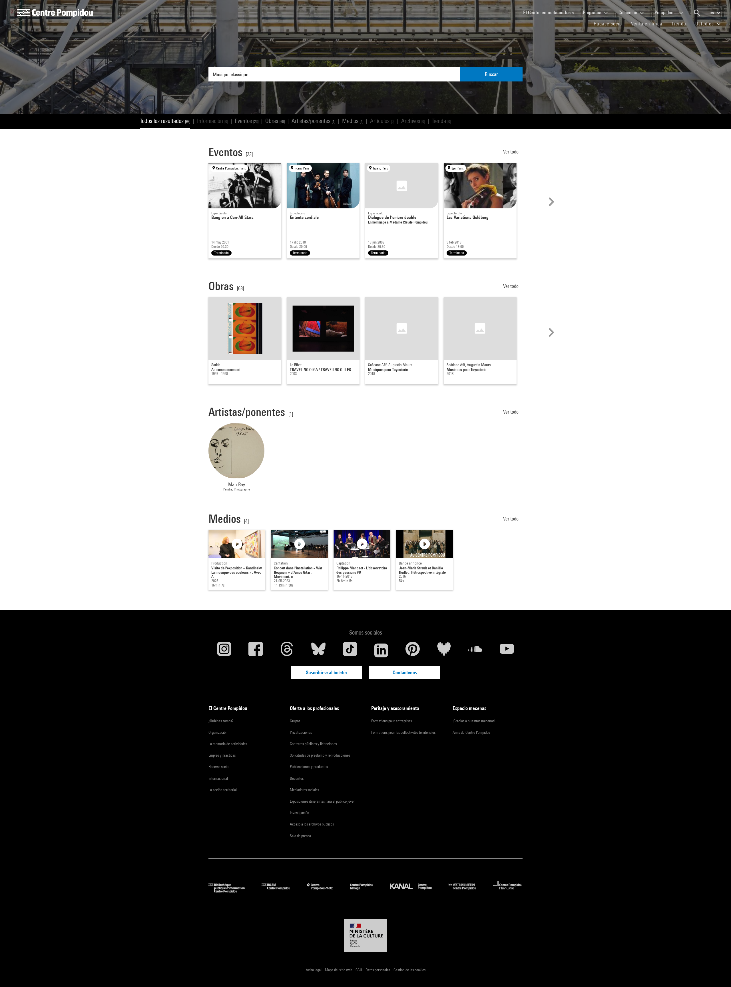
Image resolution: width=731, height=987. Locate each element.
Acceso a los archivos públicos (312, 824)
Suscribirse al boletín (326, 672)
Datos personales (378, 970)
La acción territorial (222, 789)
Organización (218, 732)
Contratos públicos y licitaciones (313, 743)
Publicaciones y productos (309, 766)
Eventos (246, 120)
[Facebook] (255, 650)
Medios (352, 120)
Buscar (491, 74)
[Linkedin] (381, 650)
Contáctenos (405, 672)
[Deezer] (444, 650)
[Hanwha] (508, 891)
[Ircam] (280, 891)
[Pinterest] (412, 650)
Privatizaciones (301, 732)
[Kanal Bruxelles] (415, 891)
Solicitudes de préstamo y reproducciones (320, 755)
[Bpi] (230, 891)
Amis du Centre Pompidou (471, 732)
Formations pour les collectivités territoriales (403, 732)
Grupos (295, 721)
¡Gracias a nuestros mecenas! (474, 721)
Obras (275, 120)
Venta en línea (646, 24)
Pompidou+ (666, 12)
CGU (359, 970)
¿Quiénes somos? (220, 721)
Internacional (218, 778)
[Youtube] (507, 650)
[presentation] (550, 202)
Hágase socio (610, 23)
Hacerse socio (218, 766)
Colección (628, 12)
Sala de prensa (300, 836)
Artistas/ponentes (313, 120)
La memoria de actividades (227, 743)
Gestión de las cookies (409, 970)
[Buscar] (697, 13)
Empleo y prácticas (222, 755)
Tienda (681, 23)
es (712, 12)
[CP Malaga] (365, 891)
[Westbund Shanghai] (467, 891)
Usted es (705, 24)
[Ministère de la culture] (365, 935)
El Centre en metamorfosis (550, 12)
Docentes (297, 778)
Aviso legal (314, 970)
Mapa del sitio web (339, 970)
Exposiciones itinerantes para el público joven (323, 801)
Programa (593, 12)
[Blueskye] (318, 650)
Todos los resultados (165, 120)
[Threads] (287, 650)
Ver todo (511, 152)
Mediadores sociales (304, 789)
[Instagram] (224, 650)
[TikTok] (350, 650)
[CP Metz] (324, 891)
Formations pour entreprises (391, 721)
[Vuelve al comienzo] (717, 973)
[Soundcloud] (475, 650)
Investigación (299, 812)
